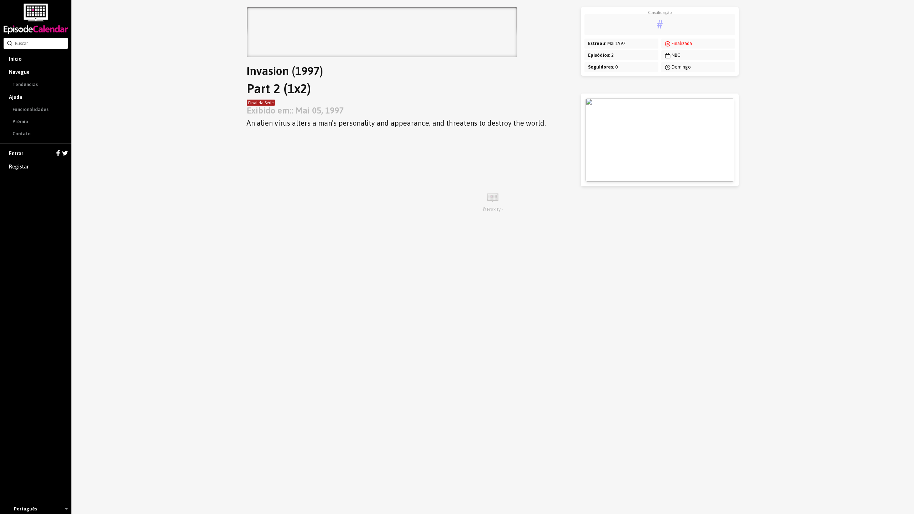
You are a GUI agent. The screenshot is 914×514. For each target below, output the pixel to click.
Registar (19, 167)
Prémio (20, 121)
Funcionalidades (30, 109)
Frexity (494, 209)
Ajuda (15, 97)
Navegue (19, 72)
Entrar (16, 153)
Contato (21, 133)
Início (15, 59)
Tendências (25, 84)
